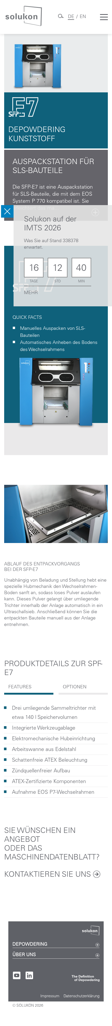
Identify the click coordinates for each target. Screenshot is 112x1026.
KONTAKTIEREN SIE (47, 875)
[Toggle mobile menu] (104, 17)
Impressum (49, 996)
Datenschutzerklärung (81, 996)
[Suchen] (61, 18)
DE (71, 17)
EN (83, 17)
